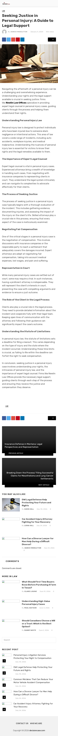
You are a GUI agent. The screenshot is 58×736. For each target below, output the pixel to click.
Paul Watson (30, 608)
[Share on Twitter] (9, 40)
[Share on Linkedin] (22, 40)
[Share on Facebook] (4, 40)
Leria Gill (29, 525)
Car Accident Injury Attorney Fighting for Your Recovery (37, 520)
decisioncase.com (37, 730)
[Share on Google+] (13, 40)
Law (3, 11)
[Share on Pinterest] (18, 40)
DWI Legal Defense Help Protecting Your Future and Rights (36, 502)
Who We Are (36, 723)
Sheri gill (29, 509)
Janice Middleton (18, 32)
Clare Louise (30, 591)
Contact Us (22, 723)
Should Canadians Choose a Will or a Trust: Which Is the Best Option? (38, 623)
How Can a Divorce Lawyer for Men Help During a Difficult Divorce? (38, 541)
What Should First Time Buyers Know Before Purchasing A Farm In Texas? (39, 584)
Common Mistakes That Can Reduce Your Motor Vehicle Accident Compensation (33, 681)
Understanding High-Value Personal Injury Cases (36, 602)
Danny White (30, 630)
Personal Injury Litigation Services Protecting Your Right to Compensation (32, 656)
